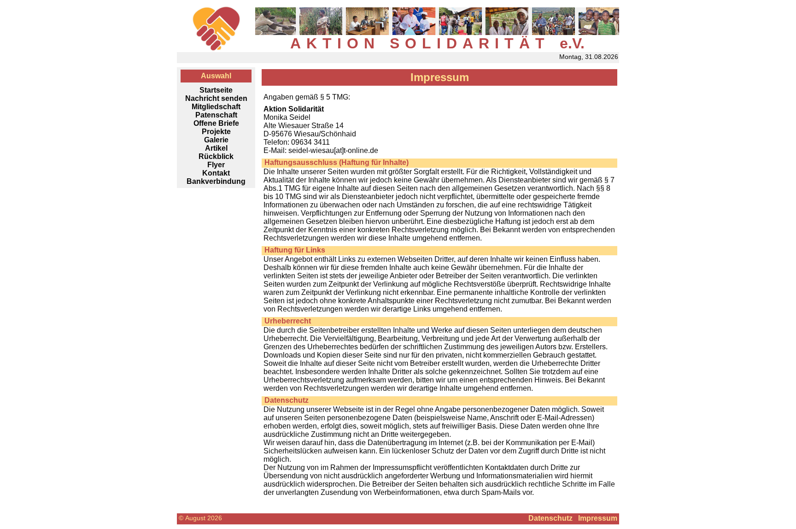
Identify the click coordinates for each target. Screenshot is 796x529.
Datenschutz (550, 518)
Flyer (216, 165)
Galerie (216, 140)
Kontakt (216, 173)
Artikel (216, 148)
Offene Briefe (216, 123)
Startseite (216, 90)
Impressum (597, 518)
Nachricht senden (216, 98)
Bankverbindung (216, 181)
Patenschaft (216, 115)
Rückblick (216, 156)
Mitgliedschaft (216, 107)
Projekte (216, 131)
